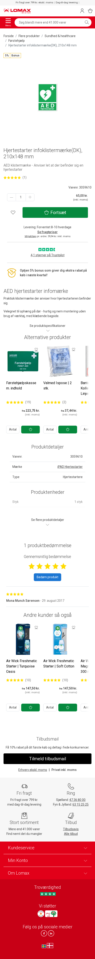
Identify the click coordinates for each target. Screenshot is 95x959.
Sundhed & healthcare (60, 36)
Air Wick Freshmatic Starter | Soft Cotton (58, 663)
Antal (13, 429)
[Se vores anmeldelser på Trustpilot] (47, 894)
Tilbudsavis (71, 829)
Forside (9, 36)
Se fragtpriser (47, 232)
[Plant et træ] (51, 913)
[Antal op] (30, 197)
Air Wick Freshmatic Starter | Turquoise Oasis (21, 666)
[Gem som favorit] (36, 349)
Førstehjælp (16, 40)
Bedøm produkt (47, 577)
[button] (12, 55)
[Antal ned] (11, 197)
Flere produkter (29, 36)
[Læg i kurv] (30, 429)
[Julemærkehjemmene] (41, 913)
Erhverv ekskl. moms (32, 770)
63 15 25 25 (80, 804)
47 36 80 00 (77, 800)
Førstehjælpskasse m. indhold (21, 385)
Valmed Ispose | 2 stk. (57, 385)
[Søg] (87, 22)
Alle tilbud (71, 834)
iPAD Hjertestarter (70, 467)
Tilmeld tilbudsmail (47, 758)
